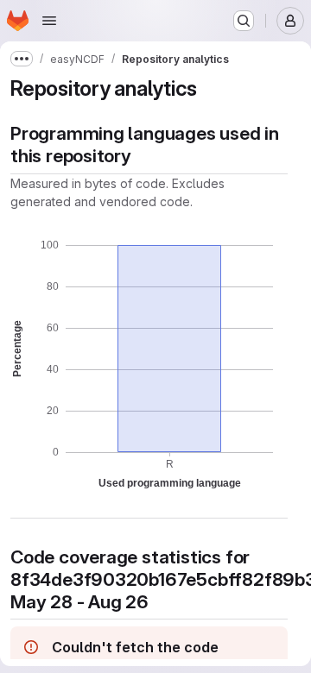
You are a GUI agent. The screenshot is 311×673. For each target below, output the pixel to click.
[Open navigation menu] (49, 21)
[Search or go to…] (243, 20)
